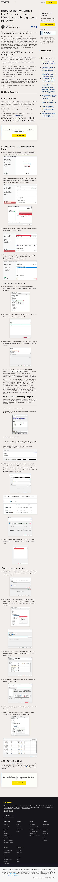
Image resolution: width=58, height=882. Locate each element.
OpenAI (18, 861)
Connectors (32, 824)
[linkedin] (5, 811)
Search (42, 2)
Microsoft (19, 857)
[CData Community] (12, 811)
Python (5, 831)
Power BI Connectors (8, 840)
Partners (45, 835)
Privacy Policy (13, 873)
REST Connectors (7, 835)
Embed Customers (34, 831)
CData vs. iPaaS (33, 833)
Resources (6, 857)
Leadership (45, 833)
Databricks (19, 852)
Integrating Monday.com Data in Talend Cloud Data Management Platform (48, 80)
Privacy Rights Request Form (12, 875)
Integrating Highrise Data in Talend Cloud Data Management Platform (49, 115)
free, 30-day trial (11, 764)
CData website (18, 115)
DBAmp (18, 831)
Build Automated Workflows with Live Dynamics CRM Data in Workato (49, 97)
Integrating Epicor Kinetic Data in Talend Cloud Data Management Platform (48, 91)
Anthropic (19, 850)
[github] (10, 811)
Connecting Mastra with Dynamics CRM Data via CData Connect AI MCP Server (48, 109)
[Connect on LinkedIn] (36, 27)
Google (18, 854)
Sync (18, 824)
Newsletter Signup (8, 859)
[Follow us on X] (34, 27)
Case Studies (7, 852)
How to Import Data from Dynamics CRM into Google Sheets (49, 102)
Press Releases (46, 826)
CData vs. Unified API (34, 835)
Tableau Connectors (8, 842)
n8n (17, 859)
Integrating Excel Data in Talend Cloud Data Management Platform (48, 69)
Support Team (25, 767)
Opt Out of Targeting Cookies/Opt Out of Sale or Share (44, 877)
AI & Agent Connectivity (35, 829)
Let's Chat (49, 2)
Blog (5, 854)
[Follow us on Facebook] (32, 27)
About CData (46, 824)
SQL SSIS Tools (20, 829)
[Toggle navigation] (14, 2)
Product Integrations (34, 826)
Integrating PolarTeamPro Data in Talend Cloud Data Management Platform (48, 63)
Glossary (6, 861)
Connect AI (19, 826)
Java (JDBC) (6, 826)
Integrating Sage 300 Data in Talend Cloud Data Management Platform (49, 85)
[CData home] (6, 2)
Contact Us (45, 840)
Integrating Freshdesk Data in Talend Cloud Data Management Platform (49, 74)
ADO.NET (6, 829)
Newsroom (45, 829)
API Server (6, 833)
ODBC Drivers (7, 824)
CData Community (8, 850)
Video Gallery (7, 863)
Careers (44, 838)
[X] (7, 811)
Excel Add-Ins (7, 838)
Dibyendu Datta (10, 26)
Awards (44, 831)
